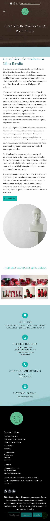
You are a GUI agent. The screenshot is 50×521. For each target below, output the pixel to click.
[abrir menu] (4, 11)
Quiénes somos (9, 452)
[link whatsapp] (17, 3)
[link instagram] (14, 3)
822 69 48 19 (11, 471)
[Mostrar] (10, 280)
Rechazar (26, 514)
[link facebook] (11, 3)
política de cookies (27, 509)
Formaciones (8, 455)
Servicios (7, 457)
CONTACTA (9, 198)
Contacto (7, 460)
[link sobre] (25, 420)
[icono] (25, 364)
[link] (25, 11)
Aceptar (37, 514)
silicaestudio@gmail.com (12, 473)
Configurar (14, 514)
